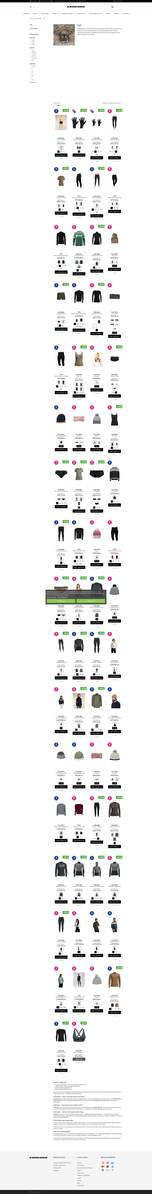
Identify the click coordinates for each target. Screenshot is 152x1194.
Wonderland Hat (115, 606)
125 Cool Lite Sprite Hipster (61, 490)
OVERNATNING (81, 13)
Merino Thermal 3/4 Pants (61, 375)
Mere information (52, 597)
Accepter (90, 601)
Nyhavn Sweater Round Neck (61, 825)
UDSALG (35, 13)
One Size (34, 66)
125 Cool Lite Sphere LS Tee (97, 606)
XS (32, 68)
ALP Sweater (114, 490)
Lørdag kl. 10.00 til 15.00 (59, 1165)
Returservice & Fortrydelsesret (84, 1168)
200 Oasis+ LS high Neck (115, 885)
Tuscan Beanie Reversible (114, 717)
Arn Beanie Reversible (61, 772)
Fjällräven (34, 52)
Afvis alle (61, 601)
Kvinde (33, 40)
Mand (33, 42)
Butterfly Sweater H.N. (61, 996)
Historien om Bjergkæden (83, 1175)
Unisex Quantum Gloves (79, 138)
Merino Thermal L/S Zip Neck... (61, 254)
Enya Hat (97, 375)
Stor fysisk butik (45, 1)
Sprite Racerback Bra (79, 606)
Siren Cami (114, 435)
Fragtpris (79, 1170)
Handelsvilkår (80, 1165)
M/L (32, 76)
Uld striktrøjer (34, 28)
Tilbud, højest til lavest (115, 103)
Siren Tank (79, 375)
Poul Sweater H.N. (96, 940)
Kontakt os (34, 1)
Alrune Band (114, 312)
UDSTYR (108, 13)
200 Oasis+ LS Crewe (79, 661)
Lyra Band (79, 435)
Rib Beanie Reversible (61, 435)
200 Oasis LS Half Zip (97, 254)
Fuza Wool (34, 54)
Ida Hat (97, 550)
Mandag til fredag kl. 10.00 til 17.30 (62, 1162)
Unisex (33, 44)
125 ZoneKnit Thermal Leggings (61, 550)
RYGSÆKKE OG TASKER (67, 13)
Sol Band (97, 772)
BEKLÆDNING (45, 13)
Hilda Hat (97, 996)
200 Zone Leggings (61, 661)
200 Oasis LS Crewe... (61, 885)
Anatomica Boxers (61, 138)
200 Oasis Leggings (114, 138)
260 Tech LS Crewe (114, 996)
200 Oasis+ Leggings (97, 661)
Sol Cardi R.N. (79, 940)
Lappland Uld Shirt (96, 717)
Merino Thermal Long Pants (79, 196)
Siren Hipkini (97, 490)
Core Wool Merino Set (78, 996)
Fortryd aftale (80, 1185)
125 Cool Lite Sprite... (79, 1051)
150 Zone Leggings (96, 825)
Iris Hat (97, 435)
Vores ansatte (80, 1173)
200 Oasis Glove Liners (96, 138)
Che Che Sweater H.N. (61, 717)
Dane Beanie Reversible (79, 772)
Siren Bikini (61, 606)
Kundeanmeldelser (60, 1)
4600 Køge (56, 1170)
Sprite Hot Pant (114, 375)
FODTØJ (55, 13)
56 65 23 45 (71, 1)
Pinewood (34, 58)
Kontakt (79, 1178)
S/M (32, 72)
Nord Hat (114, 772)
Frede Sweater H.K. (114, 940)
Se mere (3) (33, 82)
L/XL (33, 80)
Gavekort (26, 13)
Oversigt (79, 1180)
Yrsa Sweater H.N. (114, 661)
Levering (79, 1162)
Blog (78, 1183)
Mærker (116, 13)
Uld (31, 25)
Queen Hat (114, 254)
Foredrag (126, 13)
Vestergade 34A (82, 1)
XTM (33, 60)
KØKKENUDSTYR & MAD (95, 13)
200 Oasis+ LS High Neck (79, 885)
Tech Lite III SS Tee (61, 196)
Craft (33, 50)
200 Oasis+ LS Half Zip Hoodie (96, 885)
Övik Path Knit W (79, 254)
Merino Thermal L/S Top (79, 550)
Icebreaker (34, 56)
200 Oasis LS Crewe (97, 312)
